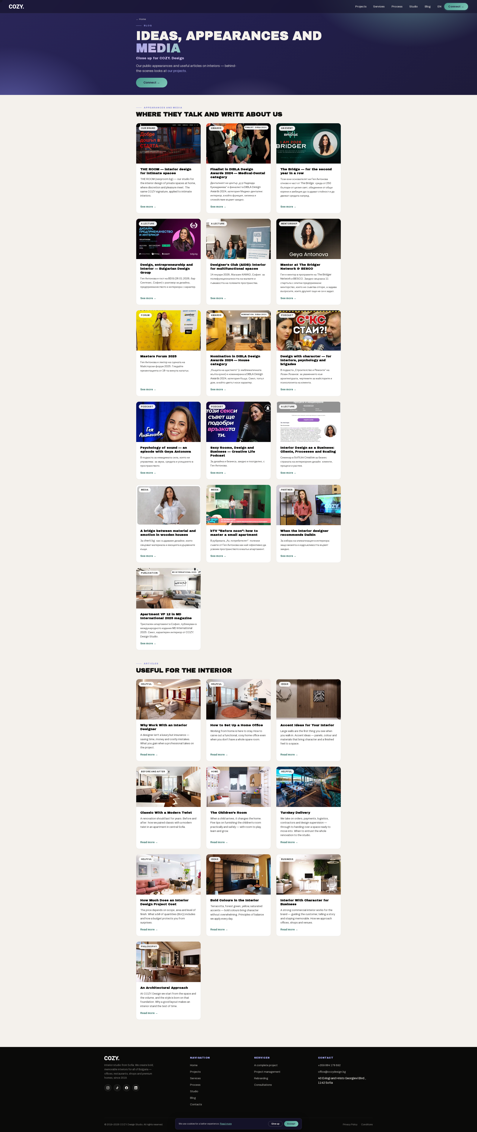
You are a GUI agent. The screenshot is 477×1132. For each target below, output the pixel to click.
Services (379, 6)
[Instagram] (107, 1087)
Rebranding (261, 1078)
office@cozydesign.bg (332, 1071)
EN (439, 6)
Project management (267, 1071)
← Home (141, 19)
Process (397, 6)
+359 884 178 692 (329, 1065)
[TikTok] (117, 1087)
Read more (226, 1123)
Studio (413, 6)
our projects (177, 71)
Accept (291, 1123)
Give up (275, 1123)
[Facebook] (126, 1087)
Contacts (196, 1104)
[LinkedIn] (135, 1087)
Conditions (367, 1124)
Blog (428, 6)
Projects (361, 6)
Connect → (151, 82)
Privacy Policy (350, 1124)
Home (194, 1065)
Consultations (263, 1084)
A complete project (266, 1065)
